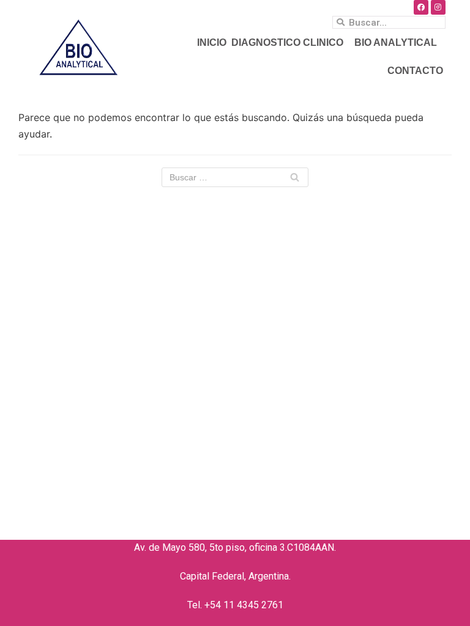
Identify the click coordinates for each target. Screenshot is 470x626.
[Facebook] (421, 7)
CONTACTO (415, 70)
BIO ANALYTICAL (395, 42)
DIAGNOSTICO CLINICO (287, 42)
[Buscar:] (235, 177)
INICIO (211, 42)
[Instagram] (438, 7)
